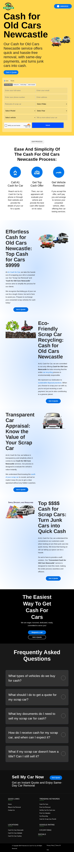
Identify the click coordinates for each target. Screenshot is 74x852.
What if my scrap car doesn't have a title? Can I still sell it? (33, 754)
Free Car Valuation (44, 813)
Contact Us (11, 810)
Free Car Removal (44, 807)
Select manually (31, 84)
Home (10, 804)
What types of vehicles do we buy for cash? (31, 678)
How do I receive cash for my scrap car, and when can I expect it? (33, 735)
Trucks (12, 80)
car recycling (48, 372)
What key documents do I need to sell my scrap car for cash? (31, 716)
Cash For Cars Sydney (15, 836)
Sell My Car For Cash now (47, 810)
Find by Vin (16, 84)
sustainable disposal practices (49, 383)
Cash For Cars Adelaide (15, 833)
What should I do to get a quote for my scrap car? (32, 697)
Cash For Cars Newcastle (15, 830)
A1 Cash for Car (14, 272)
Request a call (37, 632)
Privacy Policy (50, 845)
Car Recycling (43, 816)
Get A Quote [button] (11, 72)
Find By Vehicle (8, 84)
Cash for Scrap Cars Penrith (47, 819)
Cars (7, 80)
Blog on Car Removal (14, 807)
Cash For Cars (43, 804)
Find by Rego (23, 84)
